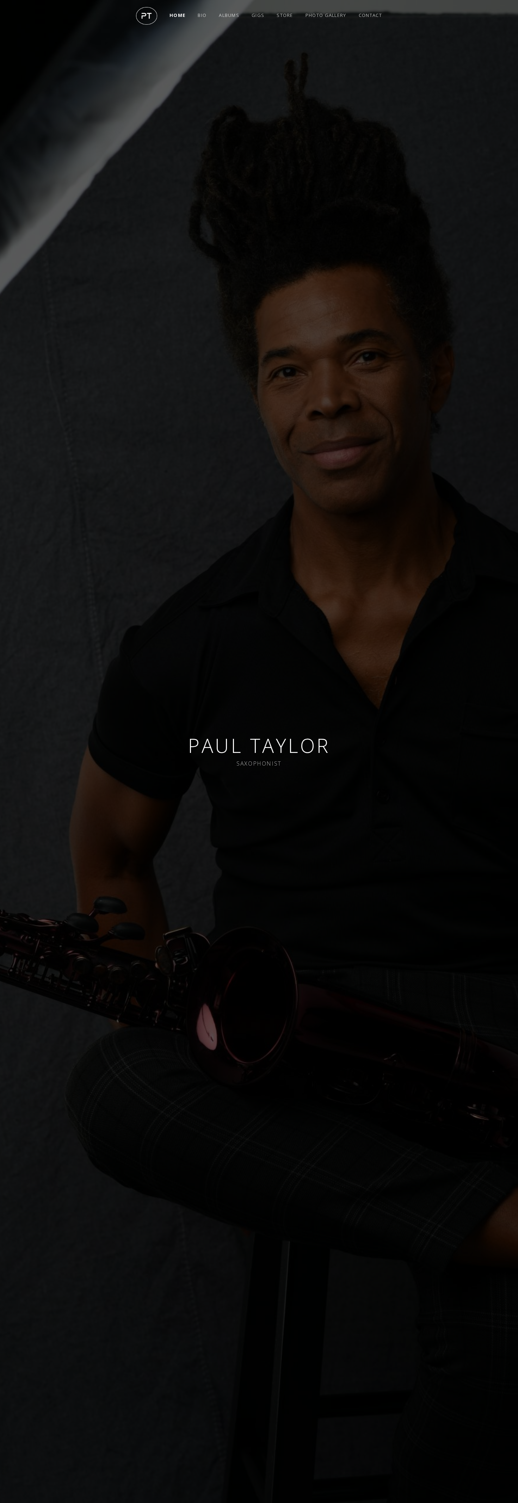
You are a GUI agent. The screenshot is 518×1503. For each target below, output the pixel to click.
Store (285, 15)
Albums (229, 15)
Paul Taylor (259, 745)
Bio (202, 15)
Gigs (258, 15)
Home (177, 15)
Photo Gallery (326, 15)
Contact (370, 15)
